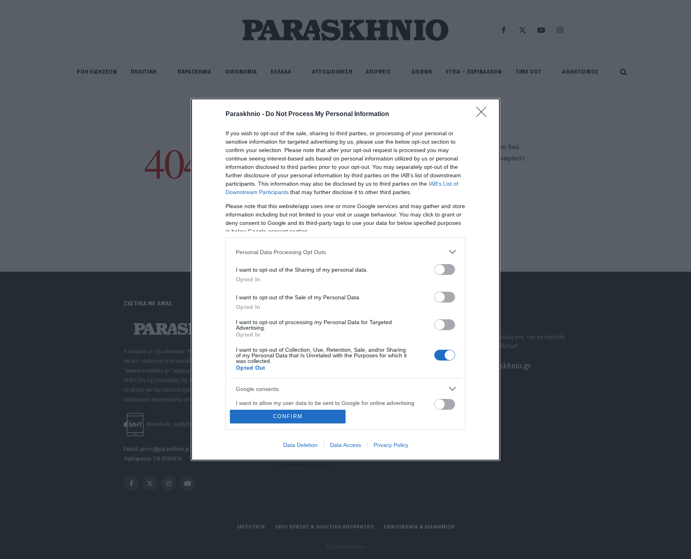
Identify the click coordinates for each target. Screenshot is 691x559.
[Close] (483, 114)
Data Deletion (300, 445)
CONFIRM (288, 416)
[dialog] (345, 279)
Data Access (345, 445)
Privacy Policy (390, 445)
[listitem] (345, 252)
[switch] (444, 269)
